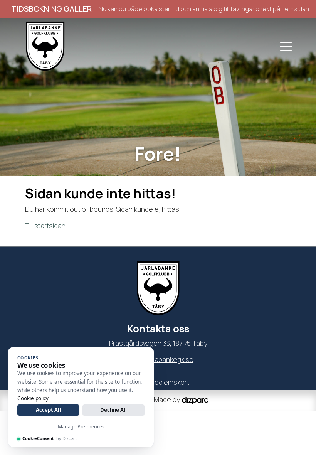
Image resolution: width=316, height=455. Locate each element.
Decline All (113, 409)
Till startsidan (45, 225)
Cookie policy (33, 398)
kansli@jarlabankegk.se (158, 359)
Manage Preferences (81, 426)
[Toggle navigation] (286, 46)
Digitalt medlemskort (158, 382)
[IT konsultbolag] (195, 399)
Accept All (48, 409)
